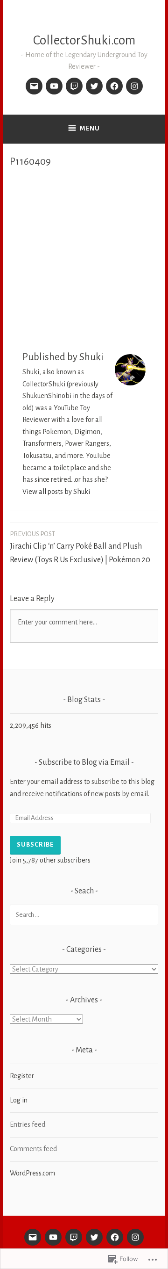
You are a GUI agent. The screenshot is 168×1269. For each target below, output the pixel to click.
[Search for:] (84, 914)
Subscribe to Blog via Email (84, 762)
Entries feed (27, 1124)
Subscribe (35, 844)
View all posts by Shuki (56, 491)
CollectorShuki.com (84, 40)
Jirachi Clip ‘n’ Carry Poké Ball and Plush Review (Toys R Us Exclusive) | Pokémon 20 (80, 547)
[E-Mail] (34, 86)
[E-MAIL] (32, 1237)
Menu (90, 128)
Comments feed (33, 1149)
